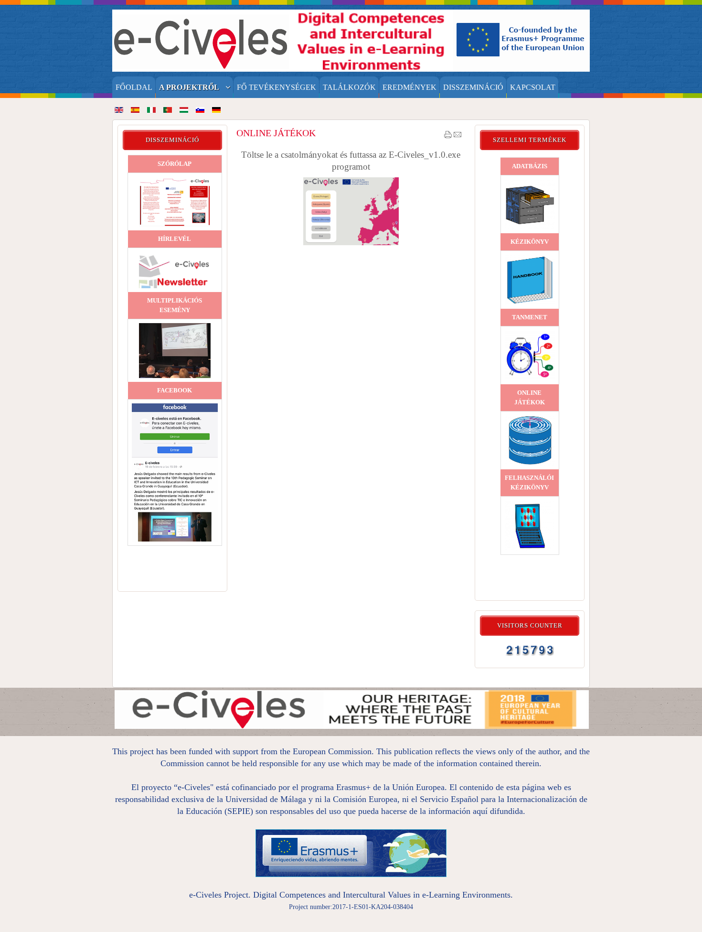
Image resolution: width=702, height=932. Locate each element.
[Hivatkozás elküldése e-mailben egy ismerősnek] (457, 136)
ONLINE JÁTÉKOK (276, 133)
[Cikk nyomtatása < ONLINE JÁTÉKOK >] (448, 136)
